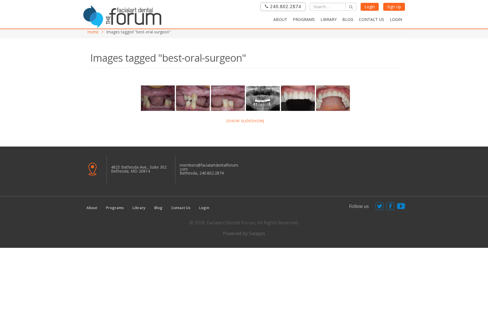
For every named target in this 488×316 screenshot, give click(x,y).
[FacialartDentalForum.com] (124, 16)
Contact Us (371, 19)
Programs (304, 19)
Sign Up (394, 6)
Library (329, 19)
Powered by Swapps (244, 233)
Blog (347, 19)
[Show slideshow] (245, 120)
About (280, 19)
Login (370, 6)
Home (93, 32)
